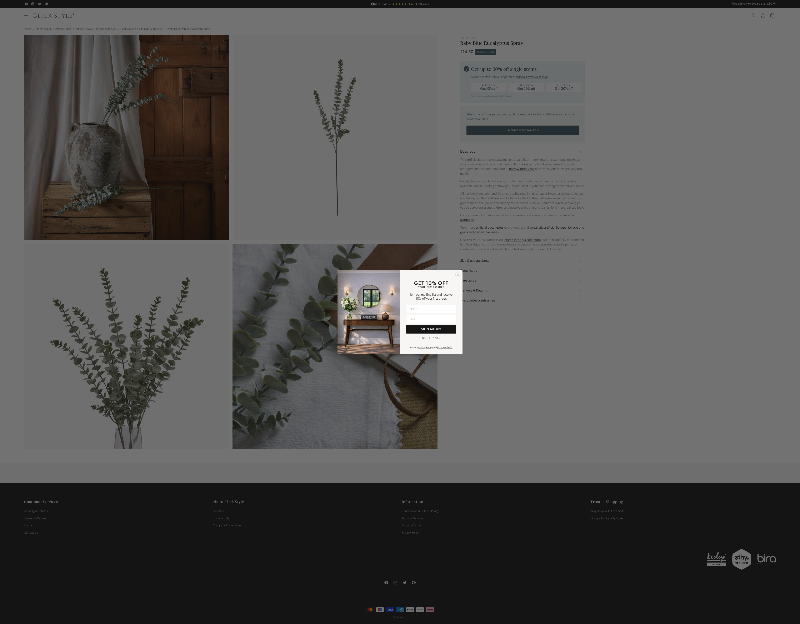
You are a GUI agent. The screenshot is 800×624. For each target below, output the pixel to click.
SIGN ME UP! (431, 329)
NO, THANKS (431, 338)
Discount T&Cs (444, 347)
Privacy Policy (425, 347)
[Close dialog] (457, 274)
